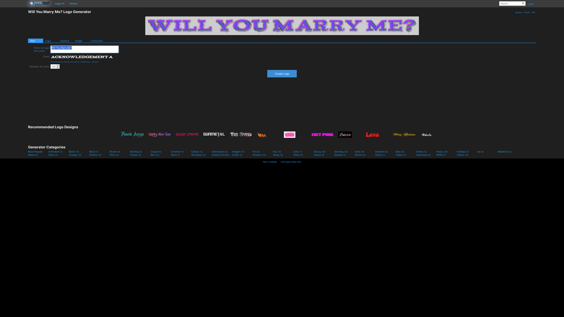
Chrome (177, 151)
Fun (277, 151)
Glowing (341, 151)
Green (421, 151)
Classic (197, 151)
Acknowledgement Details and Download (65, 62)
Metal (33, 154)
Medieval (505, 151)
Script (237, 154)
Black (74, 151)
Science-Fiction (221, 154)
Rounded (198, 154)
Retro (175, 154)
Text (32, 40)
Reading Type (85, 62)
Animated (55, 151)
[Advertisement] (14, 54)
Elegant (238, 151)
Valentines (423, 154)
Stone (380, 154)
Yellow (462, 154)
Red (155, 154)
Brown (115, 151)
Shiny (298, 154)
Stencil (360, 154)
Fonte (46, 56)
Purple (526, 12)
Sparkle (519, 12)
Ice (480, 151)
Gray (400, 151)
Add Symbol (39, 51)
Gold (359, 151)
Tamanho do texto (39, 66)
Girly (297, 151)
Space (319, 154)
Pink (114, 154)
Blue (93, 151)
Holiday (463, 151)
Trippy (401, 154)
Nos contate (270, 161)
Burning (136, 151)
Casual (156, 151)
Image (78, 40)
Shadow (64, 40)
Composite (96, 40)
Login (531, 3)
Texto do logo (41, 49)
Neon (53, 154)
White (441, 154)
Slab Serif (95, 62)
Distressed (220, 151)
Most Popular (35, 151)
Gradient (381, 151)
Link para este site (291, 161)
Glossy (320, 151)
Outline (95, 154)
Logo (48, 40)
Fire (256, 151)
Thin (533, 12)
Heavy (442, 151)
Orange (75, 154)
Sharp (278, 154)
